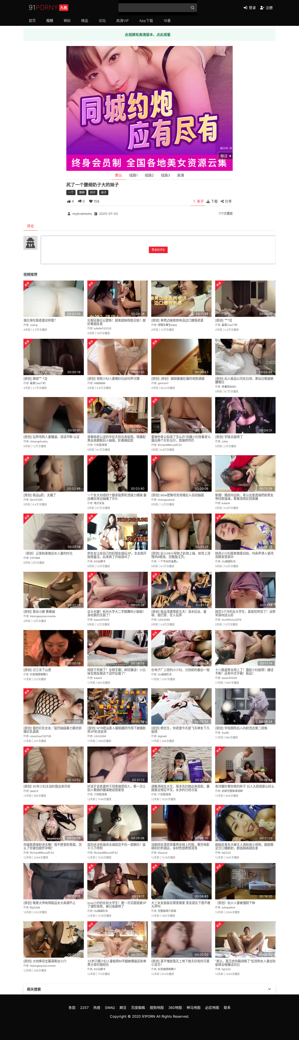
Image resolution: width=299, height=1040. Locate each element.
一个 (71, 192)
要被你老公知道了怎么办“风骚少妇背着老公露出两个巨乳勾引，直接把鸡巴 (181, 438)
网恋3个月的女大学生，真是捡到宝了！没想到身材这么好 (245, 613)
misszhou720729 (40, 736)
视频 (49, 20)
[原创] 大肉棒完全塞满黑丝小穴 (44, 961)
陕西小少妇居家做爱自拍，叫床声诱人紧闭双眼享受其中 (244, 555)
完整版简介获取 (167, 911)
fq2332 (226, 852)
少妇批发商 (100, 445)
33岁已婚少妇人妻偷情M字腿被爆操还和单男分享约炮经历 (116, 962)
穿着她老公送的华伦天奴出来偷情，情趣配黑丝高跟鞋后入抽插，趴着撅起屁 (116, 438)
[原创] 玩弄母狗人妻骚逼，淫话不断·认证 (51, 437)
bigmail (162, 736)
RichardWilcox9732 (170, 445)
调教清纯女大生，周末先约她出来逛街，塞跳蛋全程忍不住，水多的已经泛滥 (180, 788)
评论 (30, 226)
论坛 (102, 20)
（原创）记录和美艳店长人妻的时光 (47, 553)
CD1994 (35, 558)
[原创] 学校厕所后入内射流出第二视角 (241, 728)
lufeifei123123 (102, 328)
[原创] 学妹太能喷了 (229, 437)
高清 (180, 175)
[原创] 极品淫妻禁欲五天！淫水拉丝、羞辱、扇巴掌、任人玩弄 (178, 613)
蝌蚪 (67, 20)
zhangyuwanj (166, 499)
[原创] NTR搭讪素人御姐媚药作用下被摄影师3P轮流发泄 (116, 729)
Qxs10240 (36, 499)
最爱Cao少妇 (229, 325)
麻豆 (123, 1007)
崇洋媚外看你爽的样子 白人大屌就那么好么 (244, 786)
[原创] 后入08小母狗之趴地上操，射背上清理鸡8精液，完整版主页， (180, 555)
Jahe (225, 441)
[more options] (269, 989)
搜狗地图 (157, 1007)
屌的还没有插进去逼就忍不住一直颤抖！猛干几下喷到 (116, 846)
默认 (118, 175)
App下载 (146, 20)
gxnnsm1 (163, 383)
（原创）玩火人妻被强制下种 (235, 903)
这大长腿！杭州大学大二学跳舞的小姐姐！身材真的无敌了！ (116, 613)
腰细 (81, 192)
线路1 (133, 175)
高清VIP (122, 20)
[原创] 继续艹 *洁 (35, 378)
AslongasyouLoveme (43, 616)
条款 (72, 1007)
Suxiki (225, 732)
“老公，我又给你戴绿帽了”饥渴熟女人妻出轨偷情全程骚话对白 (245, 962)
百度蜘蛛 (138, 1007)
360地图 (175, 1007)
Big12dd (35, 907)
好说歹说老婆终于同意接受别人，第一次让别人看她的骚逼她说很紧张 (116, 788)
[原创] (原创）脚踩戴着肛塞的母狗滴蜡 (177, 378)
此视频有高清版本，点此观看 (148, 34)
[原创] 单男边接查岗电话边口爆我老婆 (177, 320)
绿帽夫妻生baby (167, 325)
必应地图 (212, 1007)
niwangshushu (39, 441)
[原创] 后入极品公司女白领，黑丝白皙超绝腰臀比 (244, 380)
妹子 (103, 192)
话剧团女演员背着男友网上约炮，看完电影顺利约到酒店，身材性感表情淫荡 (180, 846)
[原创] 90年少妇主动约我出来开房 (46, 786)
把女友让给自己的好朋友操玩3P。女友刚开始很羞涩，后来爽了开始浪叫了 (116, 555)
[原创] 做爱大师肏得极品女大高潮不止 (49, 903)
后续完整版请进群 (232, 791)
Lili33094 (164, 619)
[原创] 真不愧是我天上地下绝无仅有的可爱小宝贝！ (180, 962)
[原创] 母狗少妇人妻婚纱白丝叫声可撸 (113, 378)
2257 (84, 1007)
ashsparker (228, 907)
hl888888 (99, 383)
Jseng (33, 325)
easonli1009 (101, 619)
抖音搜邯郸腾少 (39, 674)
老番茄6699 (229, 386)
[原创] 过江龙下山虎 (37, 670)
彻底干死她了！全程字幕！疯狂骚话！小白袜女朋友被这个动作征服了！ (116, 671)
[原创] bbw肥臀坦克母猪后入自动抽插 (177, 495)
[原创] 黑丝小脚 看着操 (39, 611)
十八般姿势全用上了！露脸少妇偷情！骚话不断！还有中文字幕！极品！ (244, 671)
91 (48, 7)
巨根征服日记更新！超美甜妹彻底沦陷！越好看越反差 (116, 322)
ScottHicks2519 (231, 619)
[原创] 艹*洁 (223, 320)
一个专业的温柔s (168, 561)
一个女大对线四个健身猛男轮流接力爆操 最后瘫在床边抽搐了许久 (116, 496)
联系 (227, 1007)
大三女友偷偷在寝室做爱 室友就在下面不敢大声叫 (180, 904)
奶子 (92, 192)
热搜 (96, 1007)
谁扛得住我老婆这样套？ (40, 320)
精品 (84, 20)
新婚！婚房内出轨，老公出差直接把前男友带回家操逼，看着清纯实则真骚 (244, 496)
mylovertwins (82, 213)
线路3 (165, 175)
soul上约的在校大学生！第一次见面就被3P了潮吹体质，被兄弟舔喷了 (116, 904)
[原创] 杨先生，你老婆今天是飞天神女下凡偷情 (180, 729)
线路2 (149, 175)
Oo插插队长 (229, 561)
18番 (167, 20)
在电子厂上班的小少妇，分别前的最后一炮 (180, 670)
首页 (32, 20)
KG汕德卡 (100, 561)
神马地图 (193, 1007)
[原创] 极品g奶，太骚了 (39, 495)
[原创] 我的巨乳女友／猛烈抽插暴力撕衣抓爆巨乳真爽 (52, 729)
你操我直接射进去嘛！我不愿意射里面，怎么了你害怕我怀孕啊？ (52, 846)
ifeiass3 (162, 852)
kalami (226, 503)
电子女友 (99, 503)
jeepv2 (34, 791)
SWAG (110, 1007)
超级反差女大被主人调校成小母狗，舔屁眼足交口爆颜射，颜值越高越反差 (244, 846)
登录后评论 (158, 249)
